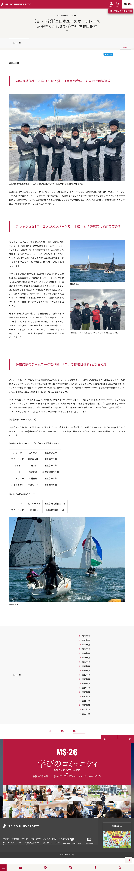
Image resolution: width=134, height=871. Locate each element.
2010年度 (86, 705)
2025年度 (86, 640)
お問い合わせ (35, 838)
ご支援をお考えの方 (122, 11)
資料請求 (116, 826)
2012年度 (86, 696)
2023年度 (86, 648)
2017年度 (86, 674)
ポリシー (19, 844)
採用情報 (15, 838)
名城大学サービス (47, 844)
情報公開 (6, 838)
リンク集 (24, 838)
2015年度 (86, 683)
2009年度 (86, 709)
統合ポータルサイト (8, 843)
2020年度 (86, 661)
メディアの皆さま (50, 838)
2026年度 (86, 635)
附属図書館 (89, 843)
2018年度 (86, 670)
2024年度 (86, 644)
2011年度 (86, 700)
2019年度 (86, 666)
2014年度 (86, 687)
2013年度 (86, 692)
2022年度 (86, 653)
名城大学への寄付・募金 (72, 843)
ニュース (17, 43)
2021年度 (86, 657)
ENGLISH (57, 843)
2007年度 (86, 713)
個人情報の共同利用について (32, 844)
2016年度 (86, 679)
